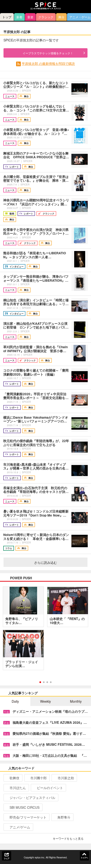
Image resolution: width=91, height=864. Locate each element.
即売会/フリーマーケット (28, 817)
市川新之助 (66, 777)
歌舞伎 (14, 777)
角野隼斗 (63, 817)
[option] (45, 630)
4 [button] (51, 682)
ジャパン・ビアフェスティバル (32, 797)
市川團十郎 (38, 777)
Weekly (45, 701)
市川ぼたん (18, 787)
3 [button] (47, 682)
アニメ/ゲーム (20, 827)
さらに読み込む (45, 562)
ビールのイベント (50, 787)
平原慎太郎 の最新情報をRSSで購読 (48, 63)
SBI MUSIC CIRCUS (24, 807)
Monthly (76, 701)
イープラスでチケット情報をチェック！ (48, 53)
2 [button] (44, 682)
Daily (15, 701)
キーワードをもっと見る (68, 838)
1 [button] (40, 682)
